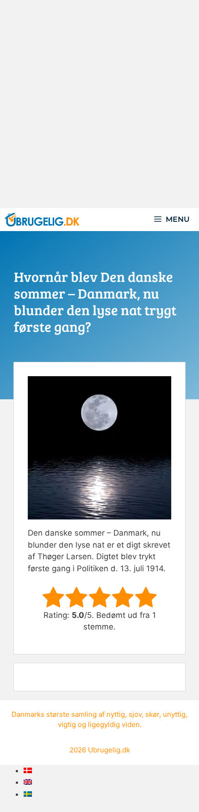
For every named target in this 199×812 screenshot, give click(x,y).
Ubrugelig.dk (109, 749)
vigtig (67, 724)
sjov (135, 714)
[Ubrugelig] (42, 219)
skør (152, 714)
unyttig (174, 714)
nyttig (115, 714)
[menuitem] (28, 770)
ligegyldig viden (114, 724)
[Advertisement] (99, 104)
